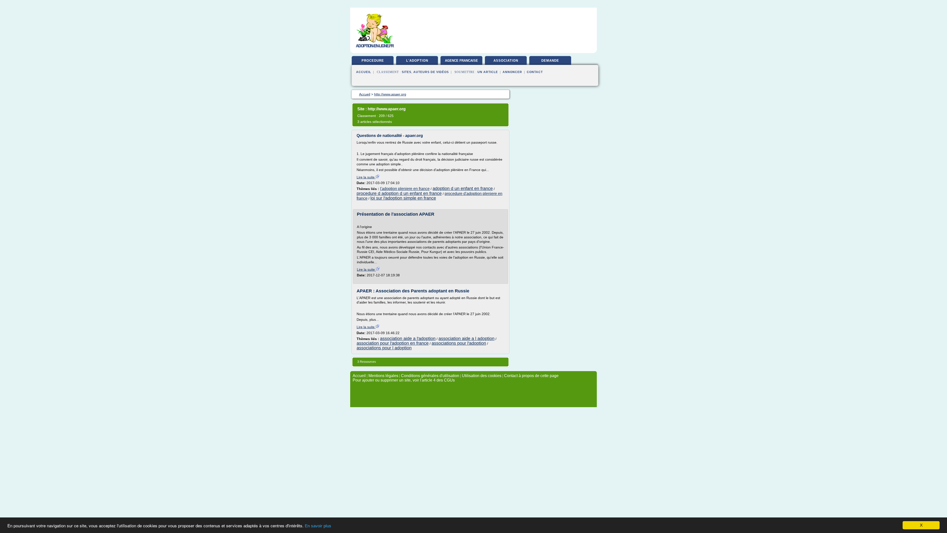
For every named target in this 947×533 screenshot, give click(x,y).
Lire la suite (366, 177)
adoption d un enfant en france (463, 188)
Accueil (363, 72)
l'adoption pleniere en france (405, 189)
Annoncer (512, 72)
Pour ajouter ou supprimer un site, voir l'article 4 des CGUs (404, 380)
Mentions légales (383, 376)
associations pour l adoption (384, 347)
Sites (406, 72)
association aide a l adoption (466, 338)
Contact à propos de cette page (531, 376)
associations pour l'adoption (459, 343)
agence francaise (461, 60)
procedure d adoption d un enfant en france (399, 193)
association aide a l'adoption (408, 338)
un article (487, 72)
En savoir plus (318, 526)
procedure (373, 60)
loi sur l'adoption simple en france (403, 198)
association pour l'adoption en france (393, 343)
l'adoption (417, 60)
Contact (535, 72)
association (505, 60)
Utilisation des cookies (481, 376)
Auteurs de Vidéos (431, 72)
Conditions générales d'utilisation (430, 376)
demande (550, 60)
